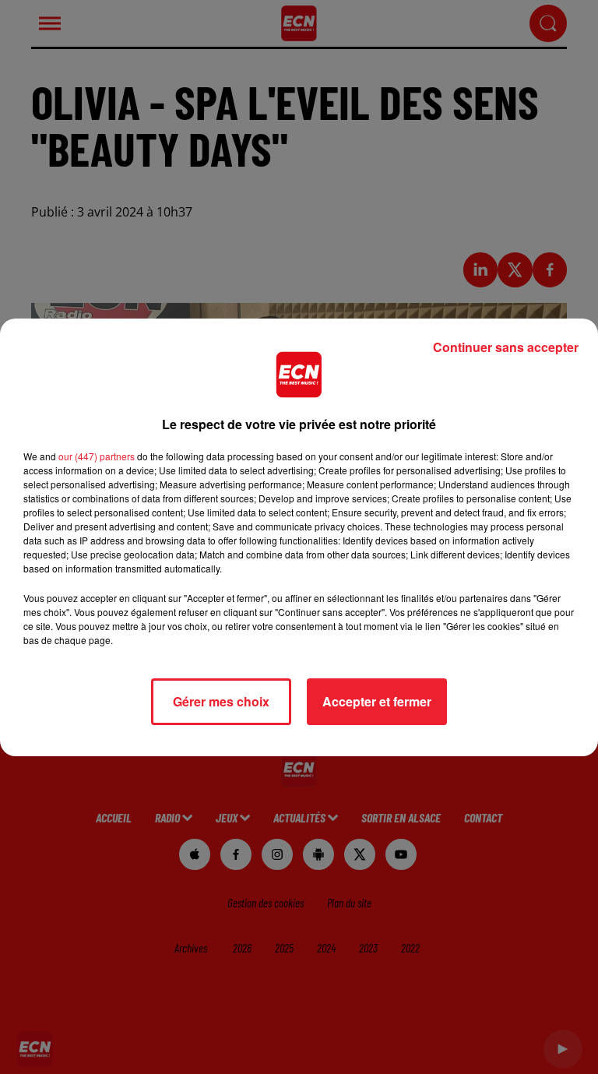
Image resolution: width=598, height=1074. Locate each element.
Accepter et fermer (376, 701)
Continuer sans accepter (506, 347)
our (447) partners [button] (96, 456)
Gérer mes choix (221, 701)
